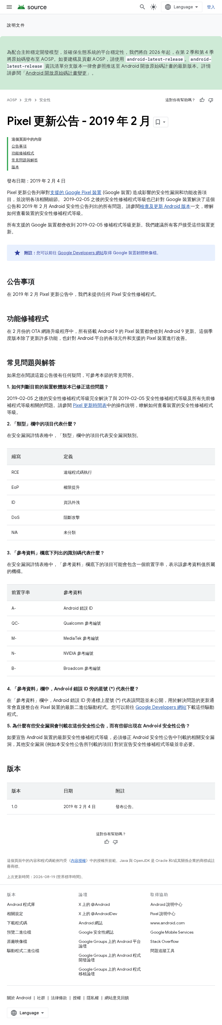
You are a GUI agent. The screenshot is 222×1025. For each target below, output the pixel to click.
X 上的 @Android (94, 904)
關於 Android (19, 997)
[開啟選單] (9, 7)
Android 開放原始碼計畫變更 (56, 73)
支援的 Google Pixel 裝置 (75, 193)
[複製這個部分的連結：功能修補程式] (54, 319)
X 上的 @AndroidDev (98, 913)
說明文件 (16, 25)
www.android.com (167, 923)
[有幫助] (202, 100)
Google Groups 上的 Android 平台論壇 (110, 944)
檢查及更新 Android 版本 (165, 206)
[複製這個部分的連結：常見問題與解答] (61, 363)
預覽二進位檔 (19, 932)
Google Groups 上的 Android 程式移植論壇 (110, 971)
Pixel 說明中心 (162, 913)
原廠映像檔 (17, 941)
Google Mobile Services (171, 932)
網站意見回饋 (117, 997)
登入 (211, 7)
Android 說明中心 (166, 904)
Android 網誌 (91, 923)
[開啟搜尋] (142, 6)
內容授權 (78, 860)
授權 (77, 997)
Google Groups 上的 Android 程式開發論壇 (110, 958)
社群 (41, 997)
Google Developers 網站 (81, 252)
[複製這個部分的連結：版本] (26, 769)
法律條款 (59, 997)
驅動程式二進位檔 (23, 950)
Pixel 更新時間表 (90, 405)
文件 (28, 99)
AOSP (12, 99)
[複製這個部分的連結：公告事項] (40, 282)
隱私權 (93, 997)
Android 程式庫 (21, 904)
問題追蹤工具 (162, 950)
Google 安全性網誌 (96, 932)
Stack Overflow (164, 941)
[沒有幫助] (210, 100)
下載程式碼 (17, 923)
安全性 (45, 99)
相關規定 (15, 913)
